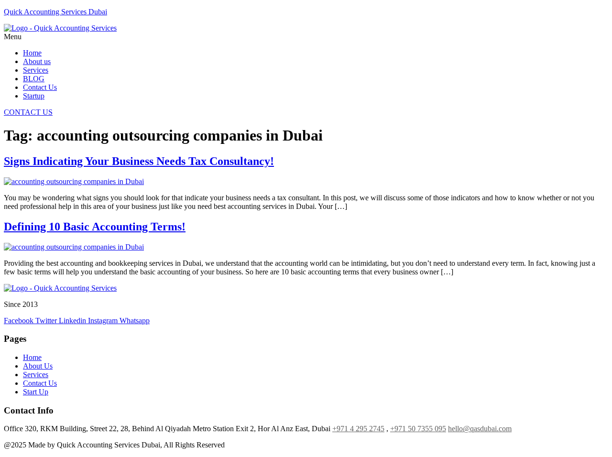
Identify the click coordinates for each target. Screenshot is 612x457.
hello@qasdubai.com (480, 428)
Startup (33, 96)
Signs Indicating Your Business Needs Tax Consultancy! (139, 161)
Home (32, 53)
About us (37, 61)
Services (35, 70)
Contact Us (40, 87)
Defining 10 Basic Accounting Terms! (95, 226)
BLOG (33, 79)
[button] (306, 37)
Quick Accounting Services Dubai (55, 12)
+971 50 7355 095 (418, 428)
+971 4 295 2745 (358, 428)
